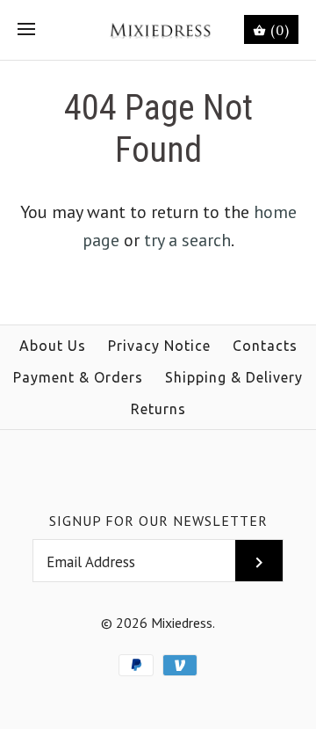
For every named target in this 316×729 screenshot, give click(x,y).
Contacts (265, 346)
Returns (158, 409)
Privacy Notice (159, 346)
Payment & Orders (78, 377)
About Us (52, 346)
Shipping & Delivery (234, 377)
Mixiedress (181, 622)
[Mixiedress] (158, 30)
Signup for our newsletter (158, 520)
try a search (187, 240)
